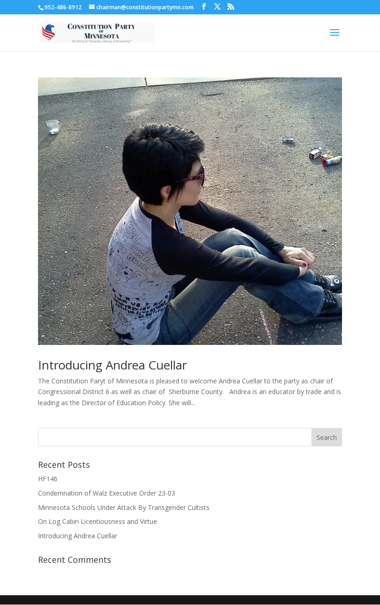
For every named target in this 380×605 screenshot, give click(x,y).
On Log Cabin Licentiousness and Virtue (97, 521)
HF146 (47, 478)
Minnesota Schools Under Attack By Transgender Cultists (123, 507)
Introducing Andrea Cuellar (112, 365)
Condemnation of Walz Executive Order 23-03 (106, 493)
